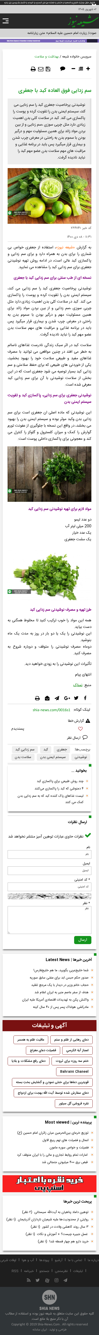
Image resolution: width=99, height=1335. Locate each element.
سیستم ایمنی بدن (53, 757)
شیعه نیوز (65, 247)
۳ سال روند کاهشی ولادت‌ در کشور (60, 1227)
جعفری (62, 750)
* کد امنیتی (82, 880)
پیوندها (44, 1260)
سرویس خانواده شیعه (76, 56)
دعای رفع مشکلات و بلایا (28, 1061)
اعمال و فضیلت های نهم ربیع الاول (65, 1140)
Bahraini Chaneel (74, 1071)
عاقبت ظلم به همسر (31, 1040)
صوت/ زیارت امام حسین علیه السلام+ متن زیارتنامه (61, 33)
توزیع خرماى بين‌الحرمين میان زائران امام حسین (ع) (53, 1133)
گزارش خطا (76, 721)
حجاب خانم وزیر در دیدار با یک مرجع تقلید (60, 985)
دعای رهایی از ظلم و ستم (71, 1040)
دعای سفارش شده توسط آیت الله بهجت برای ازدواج (53, 1093)
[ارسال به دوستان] (40, 69)
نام (88, 847)
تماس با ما (75, 1260)
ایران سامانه (39, 1329)
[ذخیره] (48, 69)
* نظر (86, 903)
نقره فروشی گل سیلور (74, 1103)
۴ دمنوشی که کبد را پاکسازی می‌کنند (59, 788)
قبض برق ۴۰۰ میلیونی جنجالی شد (65, 1162)
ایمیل (86, 863)
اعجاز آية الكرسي (77, 1050)
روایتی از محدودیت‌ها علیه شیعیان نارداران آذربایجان (47, 1219)
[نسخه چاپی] (33, 69)
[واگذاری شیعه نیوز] (49, 40)
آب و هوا (28, 1260)
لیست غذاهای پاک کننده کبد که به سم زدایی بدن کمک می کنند (51, 799)
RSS (15, 1271)
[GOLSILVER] (49, 1184)
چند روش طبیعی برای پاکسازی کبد (60, 781)
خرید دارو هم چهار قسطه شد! (63, 1241)
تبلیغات (78, 1271)
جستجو (44, 1271)
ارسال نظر (74, 738)
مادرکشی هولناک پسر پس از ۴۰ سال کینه (61, 1007)
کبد (45, 750)
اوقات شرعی (8, 1260)
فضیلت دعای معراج (43, 1050)
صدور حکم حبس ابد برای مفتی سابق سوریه (59, 978)
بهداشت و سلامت (47, 56)
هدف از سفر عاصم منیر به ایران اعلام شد (62, 992)
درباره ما (93, 1260)
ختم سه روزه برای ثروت (72, 1061)
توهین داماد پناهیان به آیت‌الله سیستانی (55, 1212)
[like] (49, 729)
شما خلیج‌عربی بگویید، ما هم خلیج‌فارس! (61, 970)
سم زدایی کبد (25, 750)
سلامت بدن (23, 757)
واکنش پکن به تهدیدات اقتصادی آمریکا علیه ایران (55, 1000)
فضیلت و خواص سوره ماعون (69, 1147)
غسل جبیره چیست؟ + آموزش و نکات (57, 1234)
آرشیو (58, 1260)
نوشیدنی (81, 757)
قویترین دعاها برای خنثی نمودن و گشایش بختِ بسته (52, 1082)
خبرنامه (29, 1271)
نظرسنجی (61, 1271)
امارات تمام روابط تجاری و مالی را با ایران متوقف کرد (53, 1155)
